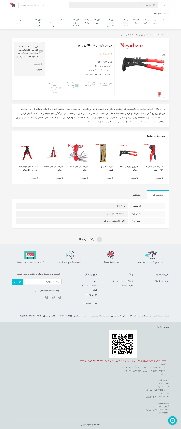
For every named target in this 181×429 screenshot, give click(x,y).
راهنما (95, 290)
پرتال (83, 424)
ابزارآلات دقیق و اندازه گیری (74, 23)
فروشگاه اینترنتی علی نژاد (122, 281)
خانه (163, 20)
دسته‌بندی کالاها (160, 13)
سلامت (27, 20)
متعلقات (61, 20)
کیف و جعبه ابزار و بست (50, 23)
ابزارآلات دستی (146, 21)
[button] (15, 5)
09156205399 (65, 315)
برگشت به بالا (87, 239)
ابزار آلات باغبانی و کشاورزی (110, 23)
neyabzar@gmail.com (30, 315)
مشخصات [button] (158, 195)
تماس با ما (93, 299)
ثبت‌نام (17, 281)
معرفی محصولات (126, 285)
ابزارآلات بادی (97, 21)
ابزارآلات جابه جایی (38, 23)
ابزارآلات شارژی (135, 21)
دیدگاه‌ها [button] (137, 195)
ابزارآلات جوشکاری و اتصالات (124, 23)
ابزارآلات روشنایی (86, 21)
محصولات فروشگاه (161, 281)
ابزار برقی (155, 21)
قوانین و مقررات (90, 294)
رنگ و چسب (18, 21)
